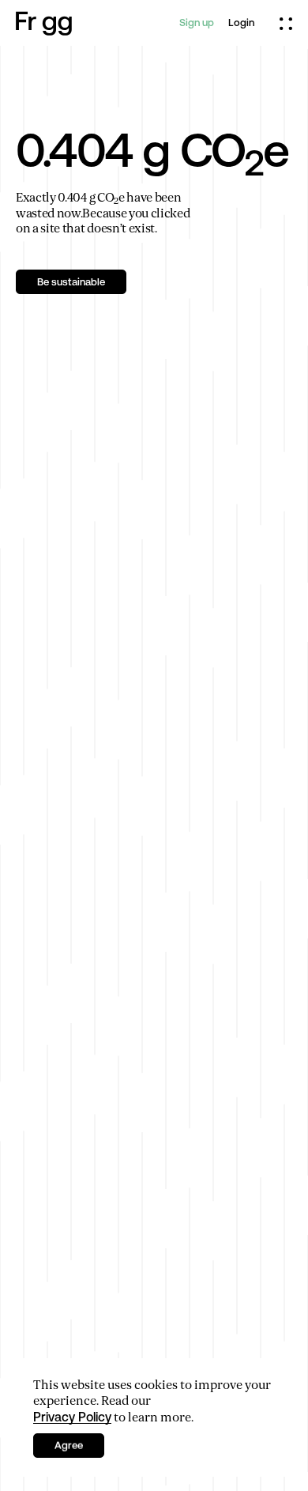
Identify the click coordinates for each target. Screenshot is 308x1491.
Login (241, 22)
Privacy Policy (72, 1417)
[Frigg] (44, 23)
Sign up (196, 22)
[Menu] (286, 23)
